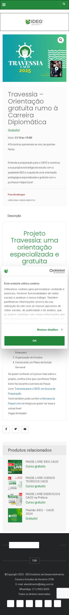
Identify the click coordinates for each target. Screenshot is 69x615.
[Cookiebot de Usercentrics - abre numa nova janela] (49, 271)
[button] (61, 40)
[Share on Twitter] (15, 429)
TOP (34, 560)
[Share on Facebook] (6, 429)
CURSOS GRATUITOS (27, 200)
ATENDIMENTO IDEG (23, 545)
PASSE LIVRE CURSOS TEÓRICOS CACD (40, 479)
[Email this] (24, 429)
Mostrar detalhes (47, 329)
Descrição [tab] (14, 215)
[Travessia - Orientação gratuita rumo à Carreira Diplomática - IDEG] (34, 22)
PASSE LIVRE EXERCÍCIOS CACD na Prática (43, 495)
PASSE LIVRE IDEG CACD (42, 461)
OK (35, 340)
